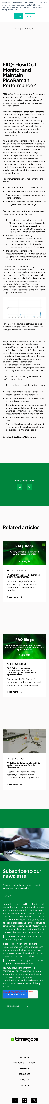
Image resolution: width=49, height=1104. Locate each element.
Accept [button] (18, 16)
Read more (12, 597)
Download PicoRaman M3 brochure (19, 437)
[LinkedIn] (15, 1100)
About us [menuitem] (24, 1080)
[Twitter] (24, 1100)
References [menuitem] (24, 1068)
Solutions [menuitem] (24, 1057)
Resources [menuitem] (24, 1074)
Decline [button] (30, 16)
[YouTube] (34, 1100)
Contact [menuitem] (24, 1085)
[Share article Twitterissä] (29, 487)
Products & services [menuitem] (24, 1063)
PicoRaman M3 (36, 376)
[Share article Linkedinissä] (19, 487)
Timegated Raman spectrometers (27, 111)
